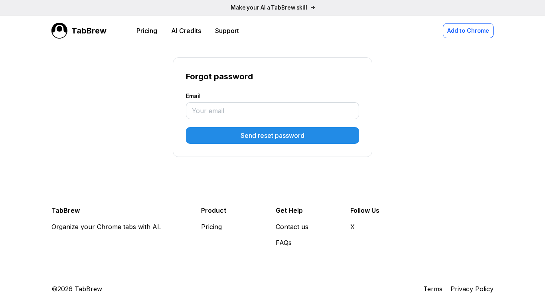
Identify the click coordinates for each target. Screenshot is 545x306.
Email (193, 95)
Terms (432, 289)
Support (227, 31)
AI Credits (186, 31)
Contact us (292, 227)
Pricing (146, 31)
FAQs (284, 243)
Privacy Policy (472, 289)
